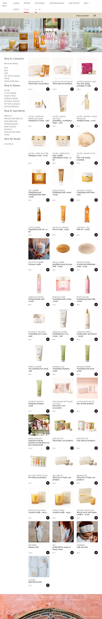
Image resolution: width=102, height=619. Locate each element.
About (86, 3)
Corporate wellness (56, 3)
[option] (51, 35)
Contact (16, 9)
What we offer (74, 3)
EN (36, 9)
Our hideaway (40, 3)
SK (40, 9)
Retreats (27, 3)
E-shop (26, 9)
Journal (16, 3)
